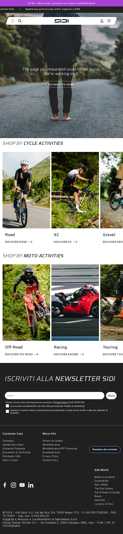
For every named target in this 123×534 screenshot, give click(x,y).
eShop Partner (12, 522)
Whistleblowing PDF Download (59, 448)
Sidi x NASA (101, 484)
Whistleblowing (51, 444)
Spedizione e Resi (13, 444)
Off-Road (14, 347)
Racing (60, 347)
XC (56, 235)
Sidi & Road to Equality (107, 492)
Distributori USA (11, 456)
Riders (98, 496)
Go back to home (62, 84)
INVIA (111, 395)
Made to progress (104, 477)
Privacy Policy (60, 402)
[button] (12, 20)
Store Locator (10, 460)
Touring (110, 347)
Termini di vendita (52, 440)
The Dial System (103, 488)
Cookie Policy (50, 460)
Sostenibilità (101, 480)
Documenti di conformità (16, 452)
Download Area (51, 452)
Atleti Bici (99, 500)
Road (10, 235)
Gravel (109, 235)
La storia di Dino (103, 504)
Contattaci (8, 440)
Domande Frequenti (14, 448)
